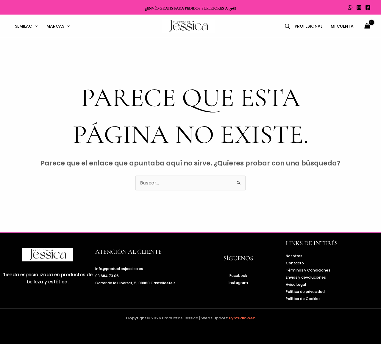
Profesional (308, 26)
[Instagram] (359, 7)
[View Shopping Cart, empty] (367, 26)
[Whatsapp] (350, 7)
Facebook (238, 275)
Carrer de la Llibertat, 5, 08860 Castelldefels (135, 282)
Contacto (295, 263)
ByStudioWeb (242, 318)
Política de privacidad (305, 291)
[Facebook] (368, 7)
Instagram (238, 282)
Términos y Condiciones (308, 270)
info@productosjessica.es (119, 268)
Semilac (23, 26)
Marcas (55, 26)
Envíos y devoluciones (306, 277)
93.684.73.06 (107, 275)
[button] (35, 26)
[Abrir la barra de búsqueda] (288, 26)
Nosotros (294, 255)
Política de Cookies (303, 298)
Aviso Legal (296, 284)
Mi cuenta (342, 26)
